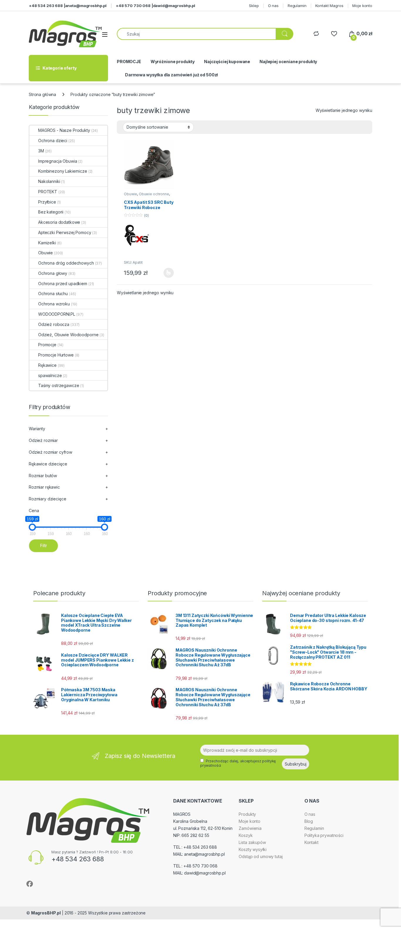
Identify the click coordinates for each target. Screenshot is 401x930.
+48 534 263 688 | (47, 5)
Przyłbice (47, 201)
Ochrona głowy (52, 273)
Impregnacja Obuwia (57, 161)
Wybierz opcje (165, 273)
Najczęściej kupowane (227, 61)
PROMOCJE (129, 61)
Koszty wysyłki (252, 849)
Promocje (47, 344)
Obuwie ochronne (154, 194)
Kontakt (311, 842)
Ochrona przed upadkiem (62, 283)
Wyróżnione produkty (173, 61)
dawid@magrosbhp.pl (174, 5)
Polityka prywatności (323, 835)
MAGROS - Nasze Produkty (64, 130)
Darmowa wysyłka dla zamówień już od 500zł (171, 74)
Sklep (254, 5)
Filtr (43, 545)
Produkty (247, 814)
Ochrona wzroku (54, 303)
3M (41, 150)
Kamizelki (47, 242)
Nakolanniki (49, 181)
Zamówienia (250, 828)
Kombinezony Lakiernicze (62, 171)
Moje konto (362, 5)
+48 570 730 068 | (134, 5)
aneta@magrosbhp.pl (86, 5)
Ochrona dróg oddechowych (66, 262)
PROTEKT (47, 191)
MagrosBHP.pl (46, 912)
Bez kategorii (50, 211)
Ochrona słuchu (53, 293)
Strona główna (42, 94)
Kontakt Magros (329, 5)
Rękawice (47, 365)
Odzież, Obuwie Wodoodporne (68, 334)
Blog (308, 821)
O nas (273, 5)
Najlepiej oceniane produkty (288, 61)
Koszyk (245, 835)
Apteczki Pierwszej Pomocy (64, 232)
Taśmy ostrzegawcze (58, 385)
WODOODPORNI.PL (56, 314)
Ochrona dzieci (52, 140)
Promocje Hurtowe (56, 354)
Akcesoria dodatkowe (59, 222)
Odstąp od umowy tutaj (260, 856)
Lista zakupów (252, 842)
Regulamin (297, 5)
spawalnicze (50, 375)
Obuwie (130, 194)
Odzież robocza (53, 324)
